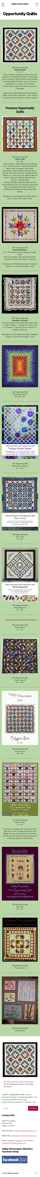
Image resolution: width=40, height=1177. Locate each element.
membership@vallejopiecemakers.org (24, 1135)
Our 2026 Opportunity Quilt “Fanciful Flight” (18, 1081)
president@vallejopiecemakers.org (25, 1130)
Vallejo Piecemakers (20, 4)
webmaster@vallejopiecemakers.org (14, 1143)
